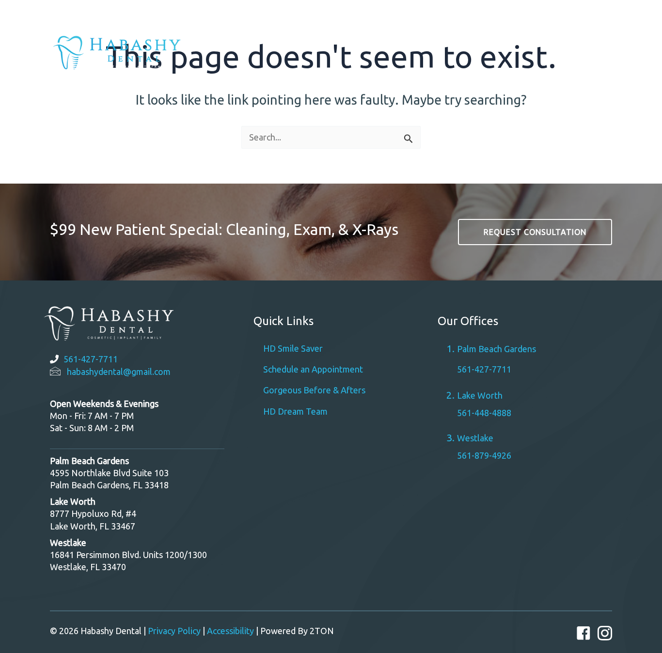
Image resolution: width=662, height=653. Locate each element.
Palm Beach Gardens (421, 14)
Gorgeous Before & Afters (314, 390)
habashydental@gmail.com (119, 371)
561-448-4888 (484, 413)
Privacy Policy (174, 631)
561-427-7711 (90, 359)
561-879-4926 (484, 455)
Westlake (529, 14)
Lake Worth (480, 395)
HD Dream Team (295, 411)
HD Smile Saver (293, 348)
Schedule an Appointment (313, 369)
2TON (322, 631)
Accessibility (230, 631)
